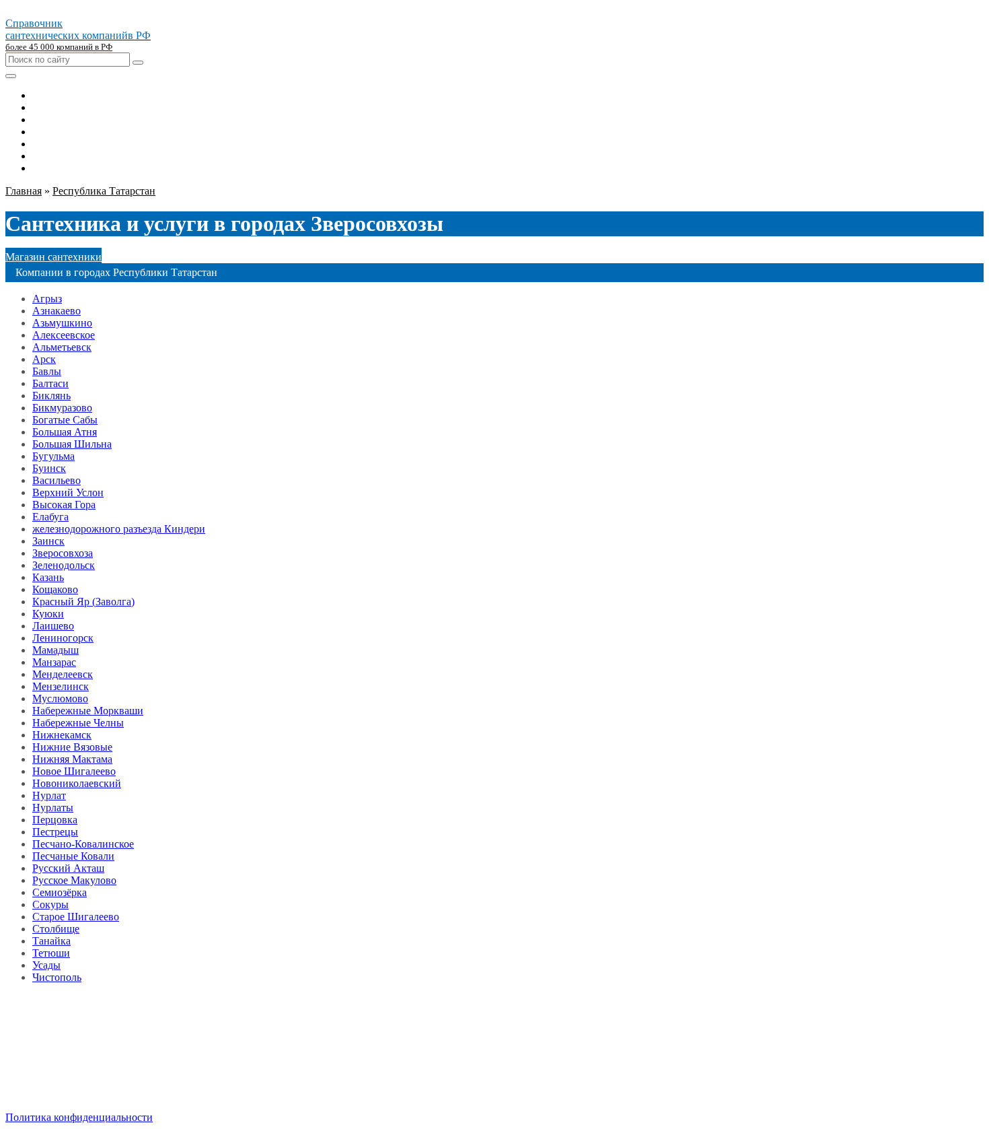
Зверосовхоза (62, 553)
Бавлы (46, 371)
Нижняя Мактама (72, 759)
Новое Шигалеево (74, 771)
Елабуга (50, 516)
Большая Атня (64, 432)
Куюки (48, 613)
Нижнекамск (61, 735)
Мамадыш (55, 650)
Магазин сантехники (53, 257)
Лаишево (53, 625)
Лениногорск (63, 638)
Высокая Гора (64, 504)
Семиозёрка (59, 892)
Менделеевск (62, 674)
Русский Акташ (68, 868)
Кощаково (55, 589)
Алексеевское (63, 335)
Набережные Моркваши (87, 710)
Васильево (56, 480)
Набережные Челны (78, 722)
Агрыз (47, 298)
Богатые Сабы (65, 419)
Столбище (55, 928)
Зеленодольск (63, 565)
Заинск (48, 541)
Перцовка (54, 819)
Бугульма (53, 456)
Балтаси (50, 383)
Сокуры (50, 904)
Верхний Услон (68, 492)
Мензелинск (60, 686)
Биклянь (51, 395)
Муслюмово (60, 698)
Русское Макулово (74, 880)
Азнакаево (56, 310)
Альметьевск (61, 347)
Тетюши (51, 953)
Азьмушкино (62, 323)
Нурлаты (52, 807)
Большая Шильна (72, 444)
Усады (46, 965)
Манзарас (54, 662)
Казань (48, 577)
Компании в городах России (97, 1059)
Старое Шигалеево (75, 916)
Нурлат (49, 795)
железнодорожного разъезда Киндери (118, 529)
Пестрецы (55, 831)
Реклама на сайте (71, 1071)
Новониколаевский (76, 783)
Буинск (49, 468)
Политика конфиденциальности (79, 1117)
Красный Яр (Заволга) (83, 601)
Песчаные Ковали (73, 856)
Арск (44, 359)
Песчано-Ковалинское (83, 844)
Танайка (51, 941)
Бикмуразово (62, 407)
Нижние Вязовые (72, 747)
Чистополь (56, 977)
